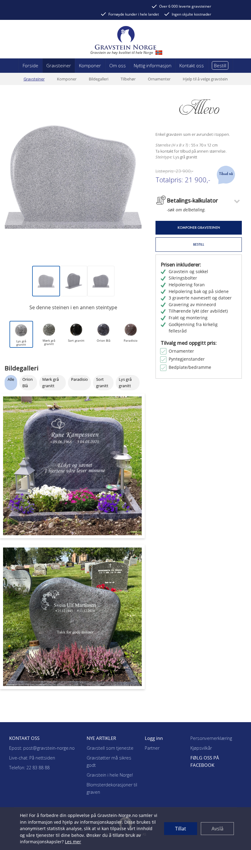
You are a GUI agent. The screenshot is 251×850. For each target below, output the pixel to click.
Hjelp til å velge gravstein (205, 79)
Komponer (67, 79)
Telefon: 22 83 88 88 (29, 767)
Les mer (73, 841)
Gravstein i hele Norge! (110, 775)
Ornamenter (159, 79)
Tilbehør (128, 79)
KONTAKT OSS (24, 738)
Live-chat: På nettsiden (32, 758)
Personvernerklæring (211, 738)
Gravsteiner (34, 79)
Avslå (217, 828)
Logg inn (154, 738)
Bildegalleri (98, 79)
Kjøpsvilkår (201, 748)
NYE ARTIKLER (101, 738)
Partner (152, 748)
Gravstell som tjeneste (110, 748)
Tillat (180, 828)
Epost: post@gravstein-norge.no (42, 748)
